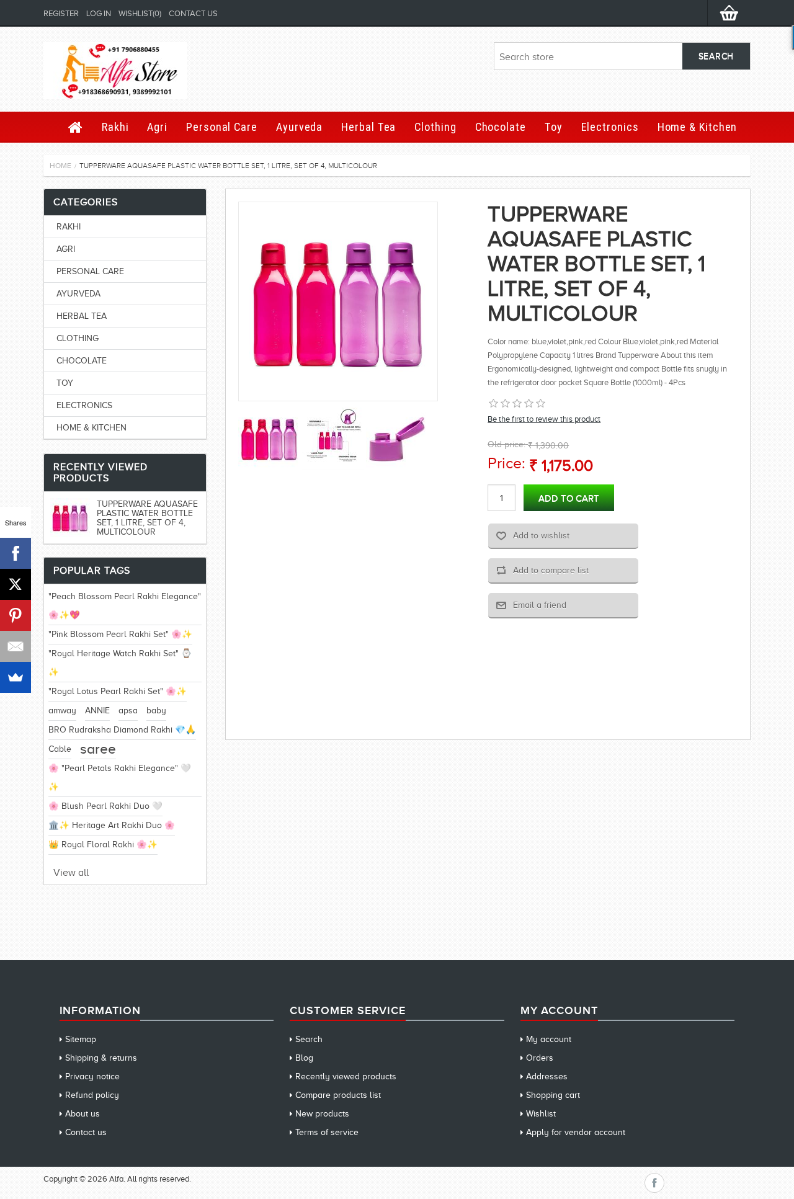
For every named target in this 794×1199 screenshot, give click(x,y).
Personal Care (221, 126)
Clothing (435, 126)
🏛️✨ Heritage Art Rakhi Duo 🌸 (111, 825)
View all (71, 872)
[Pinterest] (15, 615)
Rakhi (115, 126)
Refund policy (92, 1095)
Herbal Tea (368, 126)
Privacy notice (92, 1076)
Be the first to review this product (544, 419)
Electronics (610, 126)
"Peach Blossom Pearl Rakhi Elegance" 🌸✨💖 (124, 606)
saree (98, 749)
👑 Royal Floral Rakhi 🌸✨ (103, 844)
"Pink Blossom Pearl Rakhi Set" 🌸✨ (120, 634)
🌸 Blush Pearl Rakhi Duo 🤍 (105, 806)
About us (82, 1113)
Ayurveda (299, 126)
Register (61, 13)
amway (62, 710)
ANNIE (97, 710)
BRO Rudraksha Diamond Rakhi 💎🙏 (122, 729)
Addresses (547, 1076)
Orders (539, 1058)
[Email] (15, 646)
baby (156, 710)
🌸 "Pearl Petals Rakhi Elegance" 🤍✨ (119, 777)
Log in (98, 13)
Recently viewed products (345, 1076)
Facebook (654, 1183)
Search (309, 1039)
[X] (15, 584)
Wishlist (541, 1113)
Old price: (506, 444)
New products (322, 1113)
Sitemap (80, 1039)
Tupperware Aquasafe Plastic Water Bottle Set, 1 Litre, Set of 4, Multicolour (147, 518)
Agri (157, 126)
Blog (304, 1058)
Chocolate (500, 126)
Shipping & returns (101, 1058)
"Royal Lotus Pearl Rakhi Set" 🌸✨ (117, 691)
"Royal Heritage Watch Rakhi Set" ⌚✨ (120, 663)
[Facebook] (15, 553)
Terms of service (327, 1132)
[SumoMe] (15, 677)
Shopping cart (553, 1095)
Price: (506, 463)
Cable (59, 749)
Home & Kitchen (698, 126)
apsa (128, 710)
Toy (554, 126)
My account (548, 1039)
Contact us (193, 13)
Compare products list (338, 1095)
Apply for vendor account (575, 1132)
